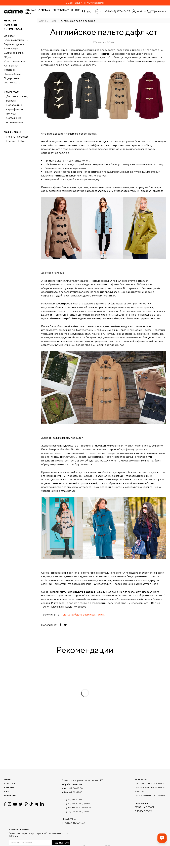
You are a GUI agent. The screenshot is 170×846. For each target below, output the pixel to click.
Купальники (11, 65)
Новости (9, 783)
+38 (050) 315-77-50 (71, 807)
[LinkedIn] (42, 804)
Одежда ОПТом (16, 141)
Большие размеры (15, 40)
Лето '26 (10, 20)
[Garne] (13, 11)
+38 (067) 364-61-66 (72, 803)
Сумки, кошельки (14, 52)
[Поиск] (83, 11)
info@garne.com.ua (73, 823)
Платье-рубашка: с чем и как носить (83, 614)
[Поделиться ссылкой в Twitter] (65, 625)
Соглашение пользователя (14, 120)
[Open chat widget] (162, 838)
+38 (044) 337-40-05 (117, 11)
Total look (9, 69)
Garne (42, 20)
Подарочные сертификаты (12, 80)
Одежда (9, 35)
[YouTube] (15, 804)
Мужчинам (60, 9)
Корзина (160, 11)
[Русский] (99, 11)
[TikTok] (31, 804)
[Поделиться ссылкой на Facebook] (60, 624)
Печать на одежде (17, 136)
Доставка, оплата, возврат (17, 98)
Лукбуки (9, 787)
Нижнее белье (12, 74)
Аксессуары (11, 48)
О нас (7, 779)
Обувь (7, 57)
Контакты (10, 795)
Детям (76, 9)
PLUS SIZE (10, 24)
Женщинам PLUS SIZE (37, 11)
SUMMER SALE (13, 29)
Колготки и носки (14, 61)
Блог (53, 20)
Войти (141, 11)
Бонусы (11, 113)
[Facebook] (5, 804)
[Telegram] (36, 804)
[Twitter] (21, 804)
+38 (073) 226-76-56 (72, 811)
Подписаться (61, 842)
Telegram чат (69, 819)
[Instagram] (9, 804)
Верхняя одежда (14, 44)
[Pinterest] (26, 804)
